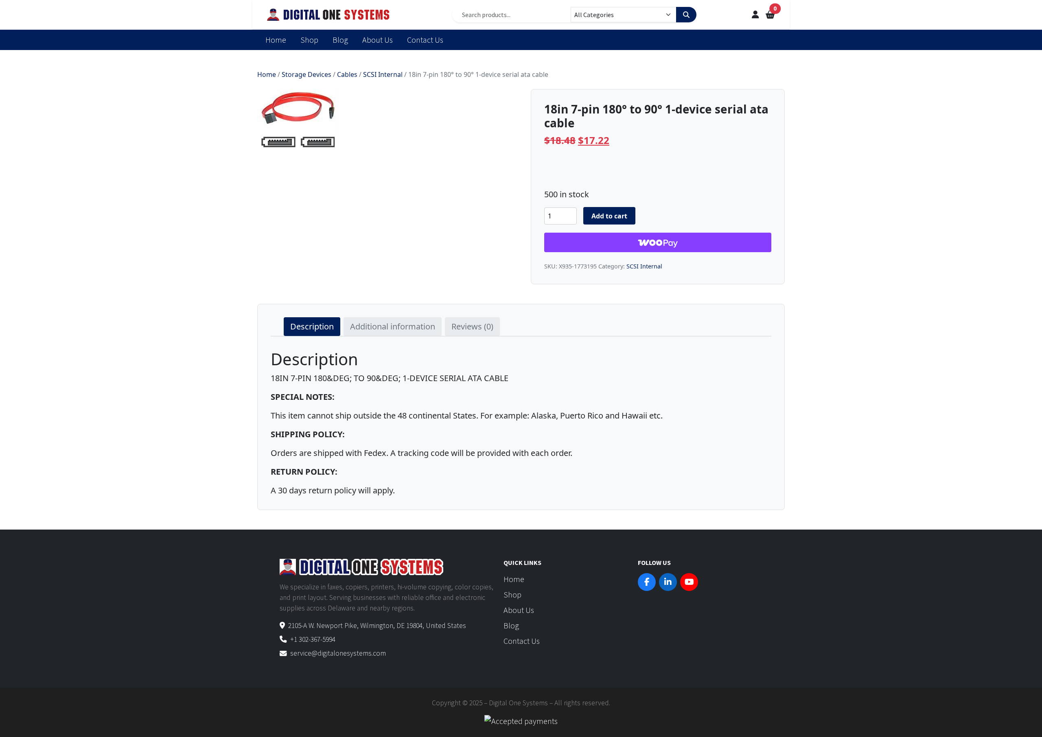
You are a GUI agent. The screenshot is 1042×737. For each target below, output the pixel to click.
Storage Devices (306, 74)
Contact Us (425, 40)
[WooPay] (657, 242)
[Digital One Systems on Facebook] (647, 582)
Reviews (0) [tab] (472, 326)
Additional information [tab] (392, 326)
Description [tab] (312, 326)
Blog (340, 40)
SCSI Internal (383, 74)
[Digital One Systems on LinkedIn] (668, 582)
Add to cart (609, 216)
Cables (347, 74)
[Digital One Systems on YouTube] (689, 582)
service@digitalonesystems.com (338, 653)
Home (275, 40)
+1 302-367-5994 (312, 639)
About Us (377, 40)
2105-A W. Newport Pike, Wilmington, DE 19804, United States (377, 625)
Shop (309, 40)
